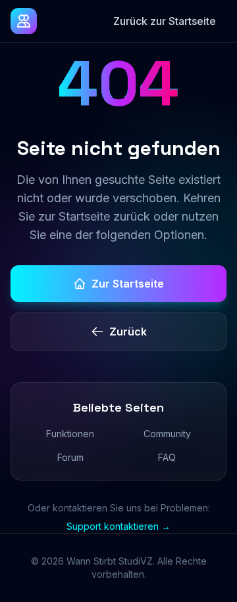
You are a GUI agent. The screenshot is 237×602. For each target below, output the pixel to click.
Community (167, 433)
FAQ (167, 457)
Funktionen (70, 433)
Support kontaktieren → (118, 526)
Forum (70, 457)
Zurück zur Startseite (164, 21)
